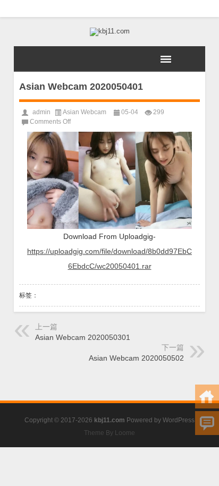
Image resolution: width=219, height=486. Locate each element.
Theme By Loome (109, 433)
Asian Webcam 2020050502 (136, 358)
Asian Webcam (84, 112)
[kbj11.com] (109, 32)
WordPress (179, 420)
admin (41, 112)
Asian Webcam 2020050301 (82, 337)
